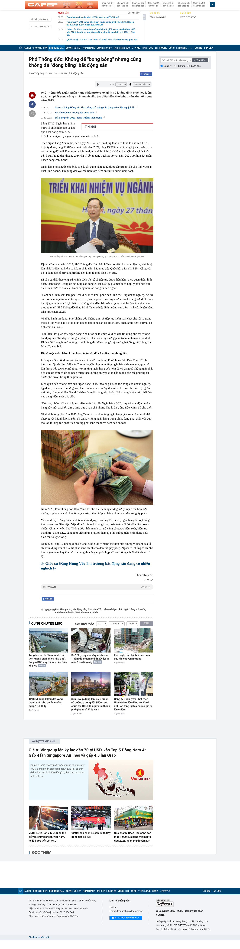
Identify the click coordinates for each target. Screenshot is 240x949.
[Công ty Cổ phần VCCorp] (183, 903)
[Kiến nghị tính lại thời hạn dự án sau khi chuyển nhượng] (133, 640)
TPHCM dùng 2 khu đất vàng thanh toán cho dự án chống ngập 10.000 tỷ (46, 702)
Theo (96, 587)
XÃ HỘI (27, 48)
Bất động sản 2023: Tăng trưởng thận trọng (78, 117)
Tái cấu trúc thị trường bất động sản (74, 112)
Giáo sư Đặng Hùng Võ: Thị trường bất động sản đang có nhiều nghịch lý (94, 107)
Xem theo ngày (84, 623)
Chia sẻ (147, 74)
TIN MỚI (90, 126)
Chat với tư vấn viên (127, 918)
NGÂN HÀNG (89, 48)
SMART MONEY (104, 48)
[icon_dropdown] (212, 4)
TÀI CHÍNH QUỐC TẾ (123, 48)
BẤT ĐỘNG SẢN (56, 48)
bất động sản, (80, 609)
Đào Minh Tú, (95, 609)
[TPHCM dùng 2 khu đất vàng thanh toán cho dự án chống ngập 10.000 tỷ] (48, 684)
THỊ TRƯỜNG (161, 48)
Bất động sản (76, 73)
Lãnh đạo (196, 66)
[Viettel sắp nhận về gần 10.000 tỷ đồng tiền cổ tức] (91, 818)
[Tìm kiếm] (200, 60)
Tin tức (181, 66)
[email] (32, 113)
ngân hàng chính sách (86, 612)
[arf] (97, 590)
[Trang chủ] (20, 48)
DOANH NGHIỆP (73, 48)
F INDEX (208, 48)
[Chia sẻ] (32, 104)
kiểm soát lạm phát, (112, 609)
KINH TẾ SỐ (147, 48)
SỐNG (171, 48)
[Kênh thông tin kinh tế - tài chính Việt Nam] (61, 5)
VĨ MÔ (137, 48)
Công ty (167, 66)
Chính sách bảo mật (39, 937)
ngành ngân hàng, (64, 612)
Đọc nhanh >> (134, 13)
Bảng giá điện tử (42, 19)
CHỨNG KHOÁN (40, 48)
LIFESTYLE (181, 48)
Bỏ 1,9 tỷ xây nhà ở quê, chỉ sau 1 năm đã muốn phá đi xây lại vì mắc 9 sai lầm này (90, 659)
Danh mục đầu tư (42, 26)
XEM (146, 623)
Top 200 (216, 891)
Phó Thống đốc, (63, 609)
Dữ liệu (198, 48)
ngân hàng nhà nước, (135, 609)
